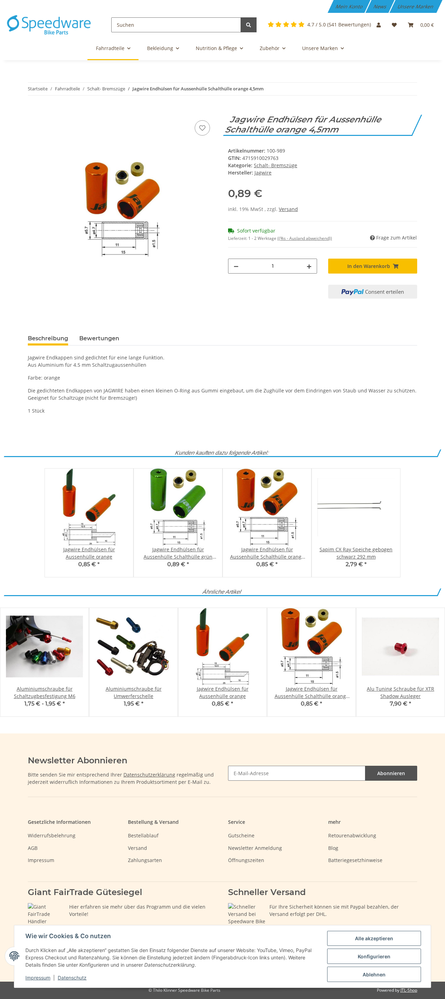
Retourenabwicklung (352, 835)
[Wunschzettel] (394, 25)
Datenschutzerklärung (149, 774)
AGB (33, 848)
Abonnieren (391, 773)
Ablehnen (374, 974)
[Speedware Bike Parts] (50, 25)
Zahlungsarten (145, 860)
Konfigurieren (374, 956)
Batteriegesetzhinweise (355, 860)
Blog (333, 848)
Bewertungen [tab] (99, 338)
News (381, 6)
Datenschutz (72, 978)
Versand (288, 209)
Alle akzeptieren (374, 938)
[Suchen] (249, 24)
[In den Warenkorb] (33, 111)
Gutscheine (241, 835)
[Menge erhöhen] (309, 266)
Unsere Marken (416, 6)
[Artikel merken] (202, 128)
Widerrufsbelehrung (51, 835)
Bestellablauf (143, 835)
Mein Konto (350, 6)
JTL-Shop (408, 990)
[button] (378, 25)
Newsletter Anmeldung (255, 848)
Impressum (41, 860)
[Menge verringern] (236, 266)
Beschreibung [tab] (48, 338)
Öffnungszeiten (246, 860)
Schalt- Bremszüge (275, 165)
